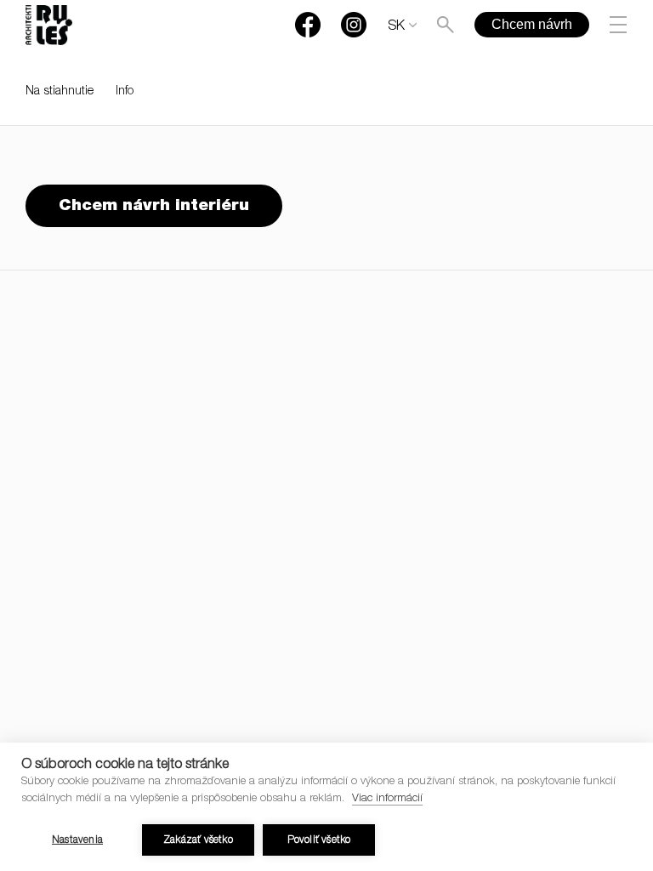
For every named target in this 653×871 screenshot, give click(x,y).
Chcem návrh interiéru (154, 206)
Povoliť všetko (319, 840)
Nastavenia (77, 840)
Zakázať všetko (198, 840)
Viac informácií (387, 799)
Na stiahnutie (60, 92)
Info (124, 92)
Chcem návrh (531, 24)
